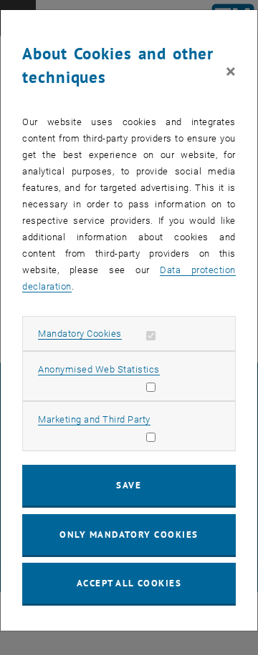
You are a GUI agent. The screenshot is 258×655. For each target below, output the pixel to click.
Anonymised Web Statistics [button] (99, 369)
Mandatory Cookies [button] (80, 333)
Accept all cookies (129, 583)
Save (128, 485)
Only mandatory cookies (129, 534)
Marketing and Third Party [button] (94, 419)
